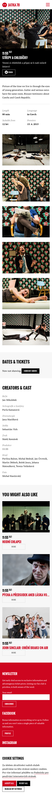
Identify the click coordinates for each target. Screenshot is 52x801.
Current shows (30, 371)
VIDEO (10, 72)
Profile (8, 733)
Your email (7, 692)
